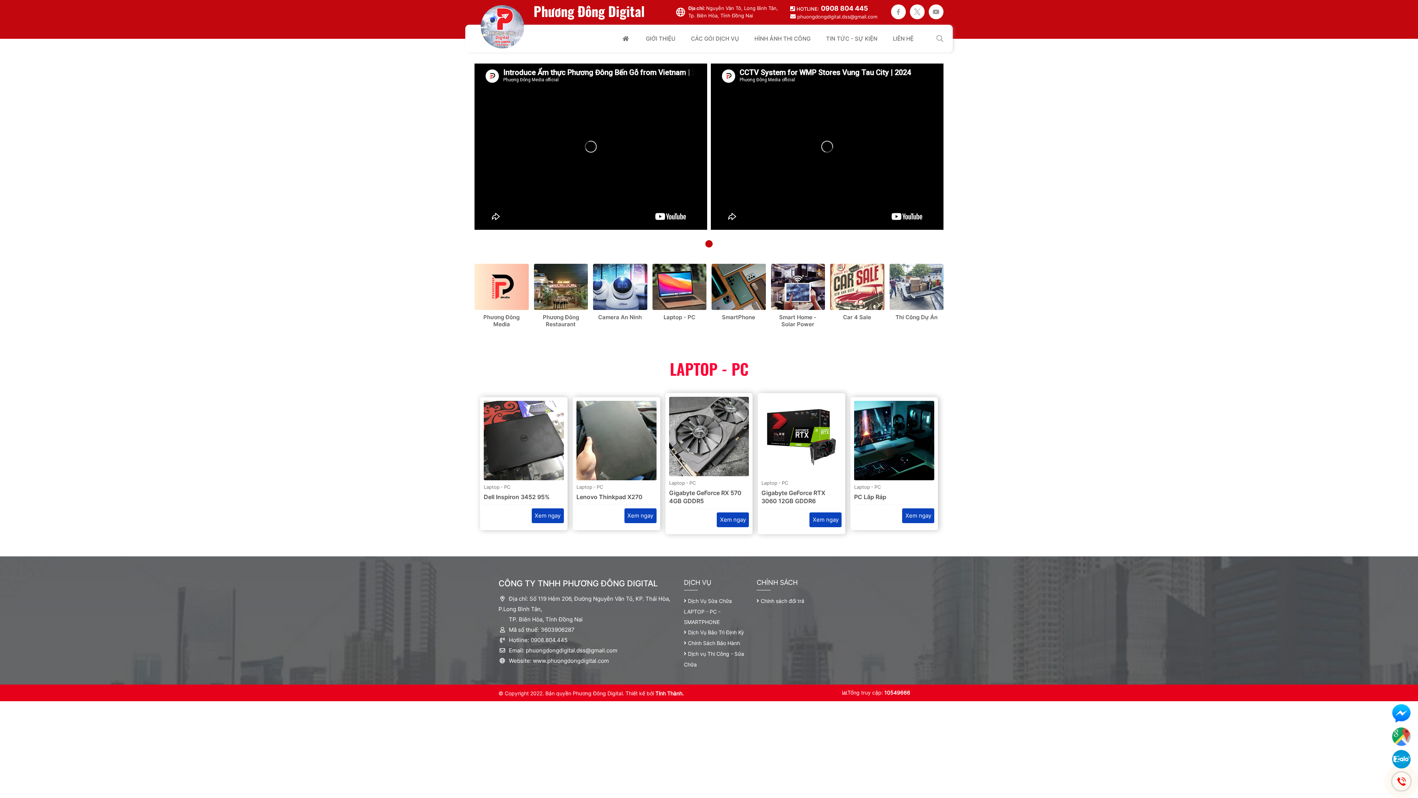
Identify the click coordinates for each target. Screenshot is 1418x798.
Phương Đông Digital (589, 11)
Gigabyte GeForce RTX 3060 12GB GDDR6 (793, 497)
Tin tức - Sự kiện (851, 38)
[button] (709, 244)
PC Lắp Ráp (870, 497)
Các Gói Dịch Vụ (715, 38)
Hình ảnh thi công (782, 38)
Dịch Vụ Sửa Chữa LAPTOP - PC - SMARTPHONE (708, 611)
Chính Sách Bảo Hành (714, 643)
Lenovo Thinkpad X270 (609, 497)
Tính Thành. (669, 693)
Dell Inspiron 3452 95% (517, 497)
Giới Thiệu (660, 38)
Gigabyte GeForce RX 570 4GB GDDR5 (705, 497)
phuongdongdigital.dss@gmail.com (837, 17)
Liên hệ (903, 38)
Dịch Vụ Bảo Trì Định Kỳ (716, 632)
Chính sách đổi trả (782, 601)
